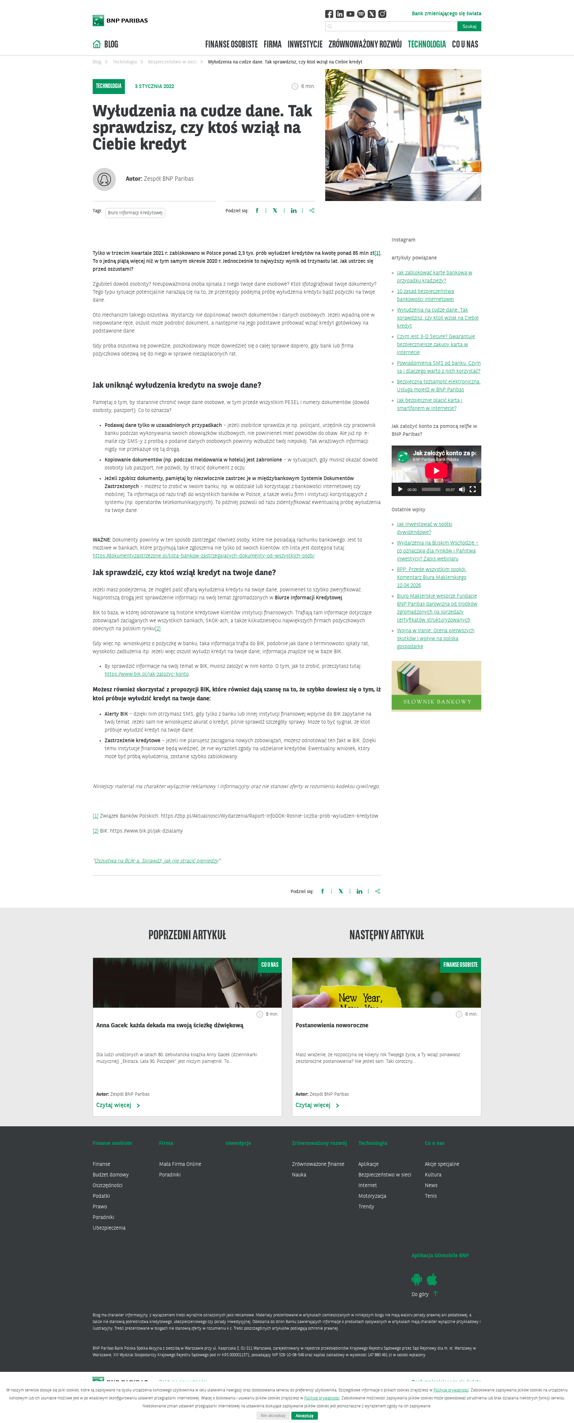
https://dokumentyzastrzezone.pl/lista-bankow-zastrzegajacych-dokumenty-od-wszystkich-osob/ (204, 556)
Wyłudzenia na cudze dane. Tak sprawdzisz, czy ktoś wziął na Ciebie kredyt (438, 318)
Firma (273, 45)
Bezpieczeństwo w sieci (172, 62)
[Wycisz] (462, 489)
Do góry (421, 1294)
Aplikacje (368, 1164)
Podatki (101, 1196)
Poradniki (103, 1217)
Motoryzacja (372, 1196)
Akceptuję (305, 1415)
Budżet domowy (111, 1175)
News (431, 1185)
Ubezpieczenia (109, 1228)
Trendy (366, 1207)
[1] (377, 253)
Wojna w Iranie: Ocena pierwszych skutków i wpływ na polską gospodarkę (435, 639)
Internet (367, 1185)
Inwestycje (305, 45)
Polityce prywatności (451, 1390)
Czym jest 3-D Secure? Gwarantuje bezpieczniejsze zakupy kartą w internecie (436, 345)
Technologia (427, 45)
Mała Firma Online (180, 1164)
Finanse (101, 1164)
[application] (436, 471)
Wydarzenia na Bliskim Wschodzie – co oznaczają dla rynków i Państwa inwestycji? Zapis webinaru (438, 551)
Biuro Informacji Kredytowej (135, 213)
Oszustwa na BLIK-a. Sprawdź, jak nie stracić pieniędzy (156, 861)
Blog (111, 45)
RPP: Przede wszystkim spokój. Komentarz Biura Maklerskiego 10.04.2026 (432, 577)
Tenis (431, 1196)
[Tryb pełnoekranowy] (472, 489)
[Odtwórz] (400, 489)
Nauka (299, 1175)
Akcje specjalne (442, 1164)
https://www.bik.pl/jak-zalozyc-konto (147, 674)
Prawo (100, 1207)
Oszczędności (108, 1185)
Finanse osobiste (231, 45)
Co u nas (465, 45)
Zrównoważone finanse (318, 1164)
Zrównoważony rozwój (365, 45)
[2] (158, 629)
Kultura (433, 1175)
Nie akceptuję (273, 1415)
